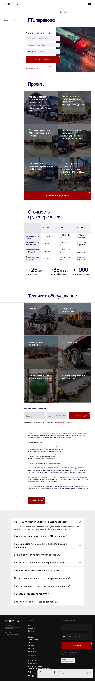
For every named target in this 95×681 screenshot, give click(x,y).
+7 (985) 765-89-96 (34, 660)
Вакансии (31, 648)
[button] (36, 500)
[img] (74, 174)
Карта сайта (32, 651)
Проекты (31, 634)
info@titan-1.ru (32, 663)
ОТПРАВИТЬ (76, 646)
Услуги (30, 625)
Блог (29, 643)
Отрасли (31, 631)
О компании (31, 628)
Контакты (31, 646)
